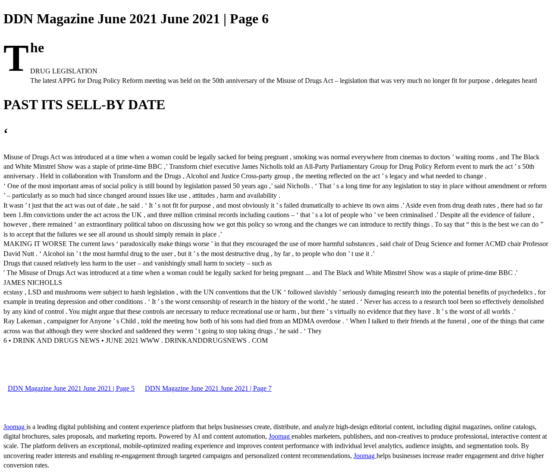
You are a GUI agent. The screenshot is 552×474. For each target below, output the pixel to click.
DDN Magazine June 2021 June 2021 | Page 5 (71, 388)
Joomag (14, 426)
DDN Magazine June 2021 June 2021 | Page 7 (208, 388)
